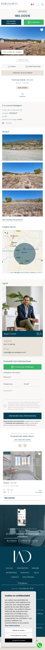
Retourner (23, 60)
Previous (2, 41)
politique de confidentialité (16, 405)
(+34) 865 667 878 (25, 589)
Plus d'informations (12, 625)
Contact (15, 577)
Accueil (9, 568)
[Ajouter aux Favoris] (42, 30)
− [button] (5, 236)
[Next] (25, 445)
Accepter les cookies (18, 640)
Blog (36, 573)
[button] (11, 66)
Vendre (35, 568)
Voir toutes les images (12, 52)
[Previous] (20, 445)
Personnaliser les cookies (18, 635)
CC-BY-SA (39, 272)
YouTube (34, 540)
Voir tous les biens (22, 440)
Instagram (13, 540)
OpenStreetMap (25, 272)
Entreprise (11, 573)
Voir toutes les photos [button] (12, 219)
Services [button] (25, 573)
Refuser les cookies (18, 630)
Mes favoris (28, 577)
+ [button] (5, 232)
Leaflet (11, 272)
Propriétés (22, 568)
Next (43, 41)
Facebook (23, 540)
